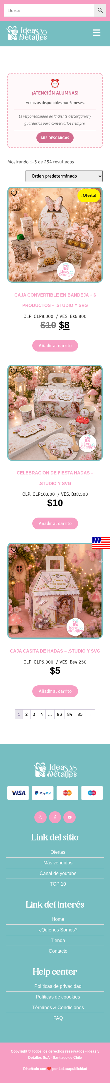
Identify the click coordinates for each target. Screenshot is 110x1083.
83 (59, 714)
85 (80, 714)
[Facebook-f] (55, 817)
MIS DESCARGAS (55, 137)
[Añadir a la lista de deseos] (14, 193)
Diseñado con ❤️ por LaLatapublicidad (55, 1069)
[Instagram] (40, 817)
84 (69, 714)
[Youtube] (69, 817)
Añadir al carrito (55, 346)
